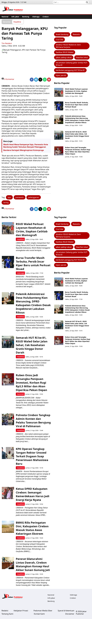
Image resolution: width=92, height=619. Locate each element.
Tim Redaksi (7, 43)
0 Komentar (9, 79)
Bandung (25, 17)
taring (6, 202)
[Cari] (87, 2)
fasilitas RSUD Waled (64, 52)
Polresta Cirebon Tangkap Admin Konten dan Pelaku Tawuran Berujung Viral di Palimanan (33, 420)
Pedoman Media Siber (43, 610)
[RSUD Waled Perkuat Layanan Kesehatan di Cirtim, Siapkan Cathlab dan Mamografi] (58, 92)
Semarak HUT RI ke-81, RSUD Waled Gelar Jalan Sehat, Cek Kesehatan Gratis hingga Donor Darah (77, 135)
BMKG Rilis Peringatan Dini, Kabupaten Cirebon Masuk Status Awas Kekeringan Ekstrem (32, 528)
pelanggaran (33, 197)
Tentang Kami (7, 614)
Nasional (5, 17)
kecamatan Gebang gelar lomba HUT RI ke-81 (71, 63)
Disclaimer (69, 614)
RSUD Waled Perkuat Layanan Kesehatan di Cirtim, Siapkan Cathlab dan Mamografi (76, 91)
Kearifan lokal (82, 57)
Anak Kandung (62, 34)
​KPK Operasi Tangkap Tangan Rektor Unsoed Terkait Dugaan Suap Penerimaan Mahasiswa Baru (32, 456)
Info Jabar (15, 17)
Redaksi (5, 610)
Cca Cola (59, 39)
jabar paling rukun (64, 57)
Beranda (6, 21)
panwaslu (19, 197)
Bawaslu (76, 34)
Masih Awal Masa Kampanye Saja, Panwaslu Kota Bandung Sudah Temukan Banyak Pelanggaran (25, 145)
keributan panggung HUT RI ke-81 (70, 70)
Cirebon (46, 17)
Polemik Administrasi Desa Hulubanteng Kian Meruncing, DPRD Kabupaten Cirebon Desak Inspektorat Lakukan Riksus (77, 119)
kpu (9, 197)
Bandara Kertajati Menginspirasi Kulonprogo (23, 150)
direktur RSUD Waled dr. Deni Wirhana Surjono (68, 45)
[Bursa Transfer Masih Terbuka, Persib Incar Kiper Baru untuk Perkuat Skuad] (58, 105)
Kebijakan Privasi (21, 610)
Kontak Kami (39, 614)
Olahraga (35, 17)
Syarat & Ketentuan (66, 610)
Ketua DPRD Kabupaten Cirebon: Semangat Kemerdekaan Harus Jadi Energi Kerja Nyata (32, 494)
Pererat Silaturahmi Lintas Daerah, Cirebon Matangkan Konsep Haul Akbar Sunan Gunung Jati (33, 564)
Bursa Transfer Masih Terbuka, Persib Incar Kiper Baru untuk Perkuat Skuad (76, 104)
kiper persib (61, 75)
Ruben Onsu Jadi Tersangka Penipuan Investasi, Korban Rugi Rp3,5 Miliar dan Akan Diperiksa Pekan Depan (77, 150)
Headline (17, 21)
